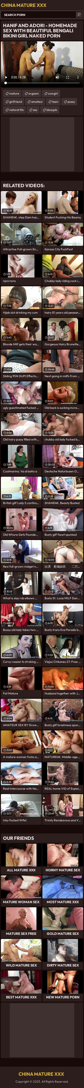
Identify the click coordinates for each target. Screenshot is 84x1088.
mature (14, 93)
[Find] (79, 15)
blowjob (52, 110)
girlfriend (15, 102)
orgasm (33, 93)
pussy (71, 102)
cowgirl (53, 93)
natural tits (16, 110)
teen (55, 102)
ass (35, 110)
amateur (37, 102)
